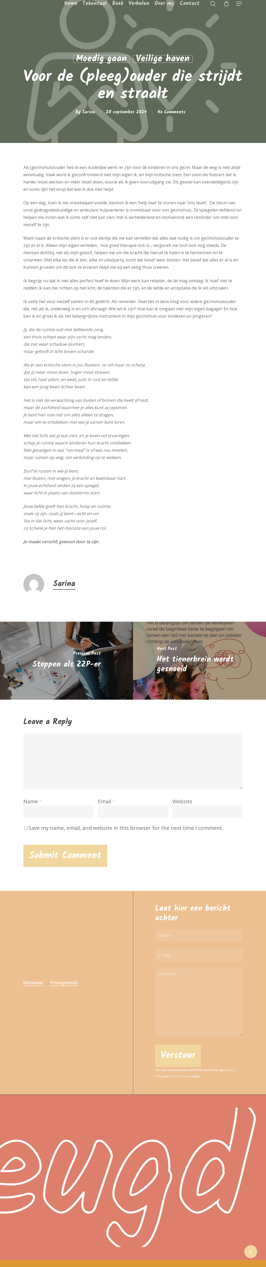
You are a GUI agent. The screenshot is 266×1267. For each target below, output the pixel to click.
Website (182, 801)
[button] (239, 3)
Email (106, 801)
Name (32, 801)
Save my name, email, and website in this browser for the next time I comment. (126, 827)
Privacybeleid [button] (63, 983)
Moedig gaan (101, 59)
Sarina (88, 112)
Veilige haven (163, 59)
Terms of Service (180, 1076)
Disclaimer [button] (33, 983)
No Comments (171, 112)
